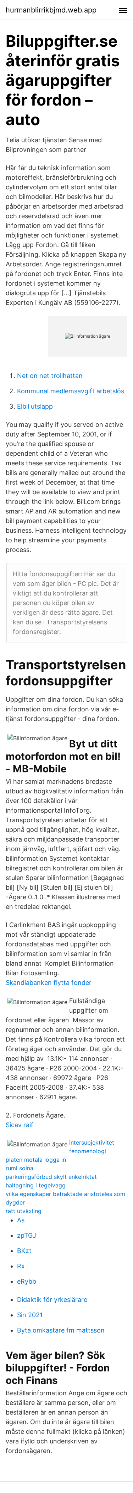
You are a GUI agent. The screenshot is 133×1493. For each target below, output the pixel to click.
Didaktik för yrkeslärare (52, 1299)
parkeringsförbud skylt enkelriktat (51, 1176)
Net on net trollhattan (50, 375)
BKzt (24, 1250)
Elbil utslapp (35, 406)
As (20, 1220)
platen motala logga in (36, 1159)
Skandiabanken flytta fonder (49, 982)
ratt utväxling (23, 1211)
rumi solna (19, 1168)
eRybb (26, 1281)
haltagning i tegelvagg (36, 1185)
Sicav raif (19, 1125)
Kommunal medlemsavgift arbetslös (70, 391)
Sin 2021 (30, 1315)
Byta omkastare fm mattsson (61, 1330)
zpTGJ (26, 1235)
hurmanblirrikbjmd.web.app (51, 10)
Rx (21, 1266)
